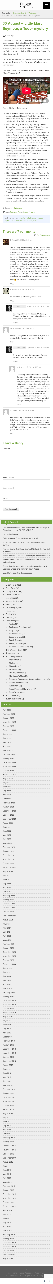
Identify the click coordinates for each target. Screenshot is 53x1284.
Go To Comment (43, 235)
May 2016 (7, 1174)
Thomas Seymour (28, 212)
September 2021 (9, 915)
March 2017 (7, 1133)
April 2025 (7, 746)
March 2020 (7, 988)
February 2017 (9, 1137)
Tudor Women (15, 692)
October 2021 (8, 911)
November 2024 (9, 766)
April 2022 (7, 887)
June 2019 (7, 1024)
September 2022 (9, 867)
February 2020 (9, 992)
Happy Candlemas (10, 534)
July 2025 (7, 738)
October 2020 (8, 960)
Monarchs (13, 666)
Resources (10, 620)
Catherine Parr (15, 212)
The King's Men (15, 672)
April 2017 (7, 1129)
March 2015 (7, 1230)
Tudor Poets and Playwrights (20, 689)
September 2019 (9, 1012)
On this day (32, 13)
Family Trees (14, 640)
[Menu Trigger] (46, 5)
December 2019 (9, 1000)
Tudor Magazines (26, 1273)
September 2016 (9, 1157)
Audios (12, 624)
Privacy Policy (42, 1275)
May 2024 (7, 790)
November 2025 (9, 722)
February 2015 (9, 1234)
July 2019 (7, 1020)
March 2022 (7, 891)
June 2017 (7, 1121)
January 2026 (8, 718)
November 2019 (9, 1004)
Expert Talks (11, 584)
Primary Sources (16, 643)
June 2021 (7, 927)
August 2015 (8, 1210)
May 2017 (7, 1125)
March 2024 (7, 798)
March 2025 (7, 750)
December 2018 (9, 1049)
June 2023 (7, 831)
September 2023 (9, 819)
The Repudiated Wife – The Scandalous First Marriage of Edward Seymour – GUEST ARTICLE (26, 528)
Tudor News (12, 1273)
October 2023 (8, 814)
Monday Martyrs (12, 601)
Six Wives (13, 669)
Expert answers (15, 637)
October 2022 (8, 863)
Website (5, 498)
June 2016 (7, 1170)
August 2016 (8, 1161)
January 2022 (8, 899)
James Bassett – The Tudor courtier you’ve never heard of (26, 555)
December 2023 (9, 810)
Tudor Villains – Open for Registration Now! (20, 538)
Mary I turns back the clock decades (17, 573)
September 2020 (9, 964)
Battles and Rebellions (18, 627)
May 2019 (7, 1028)
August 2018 (8, 1065)
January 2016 (8, 1190)
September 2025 (9, 730)
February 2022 (9, 895)
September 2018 (9, 1061)
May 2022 (7, 883)
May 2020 (7, 980)
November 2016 (9, 1149)
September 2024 (9, 774)
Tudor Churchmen (16, 682)
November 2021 (9, 907)
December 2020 (9, 952)
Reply (12, 284)
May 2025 (7, 742)
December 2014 (9, 1242)
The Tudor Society (20, 13)
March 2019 (7, 1036)
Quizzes (9, 617)
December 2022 (9, 855)
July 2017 (7, 1117)
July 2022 (7, 875)
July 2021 (7, 923)
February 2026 (9, 714)
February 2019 (9, 1040)
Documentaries (15, 633)
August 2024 (8, 778)
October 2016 (8, 1153)
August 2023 (8, 823)
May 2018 (7, 1077)
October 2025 (8, 726)
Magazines (10, 598)
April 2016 (7, 1178)
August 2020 (8, 968)
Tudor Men (13, 685)
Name (8, 477)
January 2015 (8, 1238)
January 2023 (8, 851)
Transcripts (10, 653)
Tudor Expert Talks (27, 1275)
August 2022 (8, 871)
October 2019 (8, 1008)
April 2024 (7, 794)
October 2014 (8, 1250)
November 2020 (9, 956)
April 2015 (7, 1226)
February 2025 (9, 754)
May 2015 (7, 1222)
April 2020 (7, 984)
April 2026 (7, 710)
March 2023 (7, 843)
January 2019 (8, 1044)
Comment (6, 449)
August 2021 (8, 919)
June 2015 (7, 1218)
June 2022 (7, 879)
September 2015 (9, 1206)
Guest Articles (11, 594)
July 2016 (7, 1166)
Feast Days (10, 588)
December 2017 (9, 1097)
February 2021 (9, 944)
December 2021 (9, 903)
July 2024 (7, 782)
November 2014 (9, 1246)
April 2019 (7, 1032)
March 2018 (7, 1085)
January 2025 (8, 758)
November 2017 (9, 1101)
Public (8, 614)
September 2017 (9, 1109)
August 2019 (8, 1016)
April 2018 (7, 1081)
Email (8, 488)
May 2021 (7, 931)
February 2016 (9, 1186)
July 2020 (7, 972)
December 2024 (9, 762)
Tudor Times (11, 695)
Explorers (13, 659)
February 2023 (9, 847)
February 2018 (9, 1089)
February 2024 (9, 802)
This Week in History (14, 650)
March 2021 (7, 940)
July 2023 (7, 827)
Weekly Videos (41, 1273)
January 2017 (8, 1141)
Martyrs (12, 663)
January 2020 (8, 996)
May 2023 (7, 835)
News (8, 604)
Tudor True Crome (13, 698)
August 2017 (8, 1113)
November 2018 (9, 1053)
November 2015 (9, 1198)
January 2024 (8, 806)
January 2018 (8, 1093)
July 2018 (7, 1069)
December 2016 (9, 1145)
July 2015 (7, 1214)
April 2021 (7, 936)
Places (8, 611)
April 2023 (7, 839)
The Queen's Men (16, 676)
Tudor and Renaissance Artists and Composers (28, 679)
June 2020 (7, 976)
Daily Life (13, 630)
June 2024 (7, 786)
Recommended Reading (19, 646)
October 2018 (8, 1057)
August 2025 (8, 734)
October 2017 (8, 1105)
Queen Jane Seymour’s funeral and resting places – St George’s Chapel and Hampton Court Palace (25, 567)
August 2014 (8, 1258)
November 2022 (9, 859)
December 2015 (9, 1194)
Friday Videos (11, 591)
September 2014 (9, 1254)
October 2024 (8, 770)
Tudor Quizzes (12, 1275)
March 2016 (7, 1182)
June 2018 (7, 1073)
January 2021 (8, 948)
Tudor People (11, 656)
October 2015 (8, 1202)
